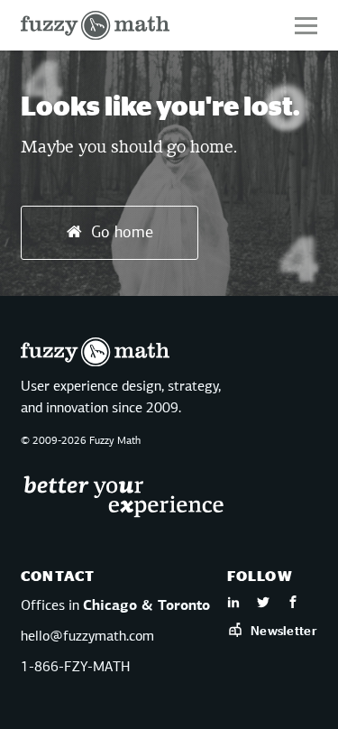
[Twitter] (263, 604)
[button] (306, 25)
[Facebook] (293, 604)
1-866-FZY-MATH (75, 667)
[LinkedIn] (233, 604)
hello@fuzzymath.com (87, 637)
